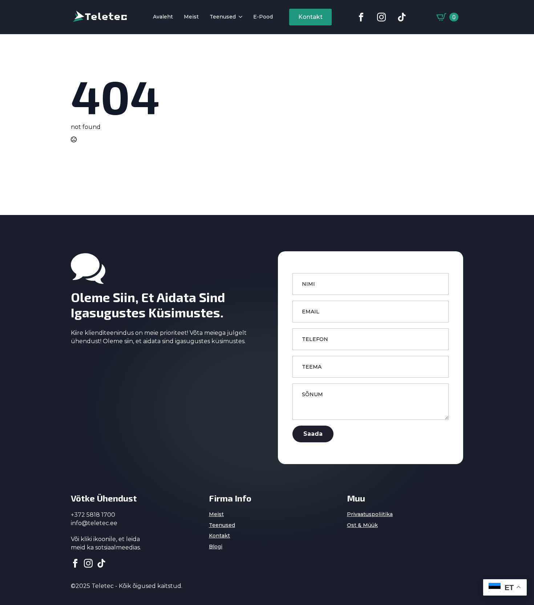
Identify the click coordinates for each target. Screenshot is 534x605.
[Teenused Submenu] (239, 17)
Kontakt (219, 535)
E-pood (263, 17)
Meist (191, 17)
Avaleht (163, 17)
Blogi (215, 546)
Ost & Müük (362, 525)
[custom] (361, 17)
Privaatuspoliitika (370, 514)
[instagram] (88, 563)
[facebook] (75, 563)
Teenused (223, 17)
